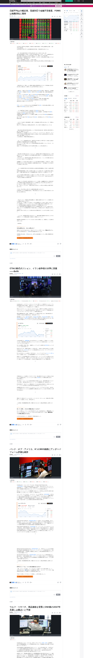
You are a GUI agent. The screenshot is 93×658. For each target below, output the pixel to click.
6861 (47, 95)
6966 (32, 95)
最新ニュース (11, 4)
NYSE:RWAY (20, 499)
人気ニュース (17, 4)
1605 (38, 91)
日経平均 (26, 331)
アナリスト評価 (54, 4)
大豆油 (38, 390)
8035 (36, 94)
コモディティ (70, 10)
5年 (28, 341)
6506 (20, 97)
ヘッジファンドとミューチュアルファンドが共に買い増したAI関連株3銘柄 (72, 88)
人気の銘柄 (65, 98)
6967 (37, 123)
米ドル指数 (65, 30)
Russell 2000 (44, 329)
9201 (36, 129)
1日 (18, 341)
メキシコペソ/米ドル (50, 366)
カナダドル (26, 362)
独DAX (65, 27)
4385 (24, 98)
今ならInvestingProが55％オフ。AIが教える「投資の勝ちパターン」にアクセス (73, 74)
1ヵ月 (22, 341)
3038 (23, 119)
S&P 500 (27, 329)
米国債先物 (27, 353)
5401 (20, 91)
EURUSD (46, 358)
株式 (24, 4)
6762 (20, 95)
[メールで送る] (28, 256)
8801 (51, 124)
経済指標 (32, 4)
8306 (29, 90)
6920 (27, 94)
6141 (40, 118)
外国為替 (27, 4)
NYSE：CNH (44, 655)
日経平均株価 (66, 21)
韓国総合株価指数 (66, 24)
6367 (30, 97)
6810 (46, 127)
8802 (24, 125)
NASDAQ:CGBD (32, 533)
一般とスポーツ (39, 4)
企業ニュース (43, 4)
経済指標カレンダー (45, 2)
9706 (49, 129)
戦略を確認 (25, 67)
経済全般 (35, 4)
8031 (29, 91)
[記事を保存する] (54, 16)
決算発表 (58, 4)
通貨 (64, 10)
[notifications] (81, 0)
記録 (60, 4)
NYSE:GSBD (46, 507)
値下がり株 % (75, 98)
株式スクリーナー (51, 2)
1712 (18, 118)
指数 (67, 10)
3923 (33, 98)
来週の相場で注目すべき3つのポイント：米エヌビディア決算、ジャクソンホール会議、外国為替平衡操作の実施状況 (72, 70)
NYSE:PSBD (32, 539)
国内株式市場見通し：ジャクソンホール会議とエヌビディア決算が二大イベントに (72, 83)
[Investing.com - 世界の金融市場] (13, 1)
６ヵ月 (25, 341)
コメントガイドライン (13, 271)
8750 (40, 90)
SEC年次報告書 (64, 4)
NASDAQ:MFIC (35, 561)
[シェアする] (52, 16)
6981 (48, 94)
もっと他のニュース (71, 91)
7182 (28, 129)
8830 (37, 124)
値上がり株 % (70, 98)
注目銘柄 (65, 95)
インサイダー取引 (48, 4)
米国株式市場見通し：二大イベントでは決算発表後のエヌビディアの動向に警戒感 (72, 79)
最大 (30, 341)
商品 (29, 4)
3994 (27, 99)
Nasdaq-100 (35, 329)
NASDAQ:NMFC (32, 567)
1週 (20, 341)
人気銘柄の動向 (67, 117)
